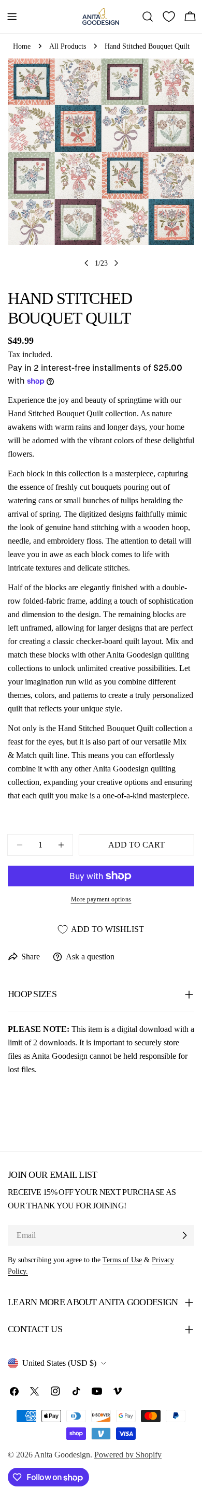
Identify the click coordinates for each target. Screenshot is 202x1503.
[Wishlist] (168, 16)
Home (22, 46)
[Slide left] (86, 263)
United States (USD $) (59, 1363)
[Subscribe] (184, 1235)
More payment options (101, 899)
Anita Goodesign (62, 1454)
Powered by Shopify (128, 1454)
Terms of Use (122, 1260)
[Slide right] (116, 263)
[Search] (147, 16)
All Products (67, 46)
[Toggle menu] (12, 16)
